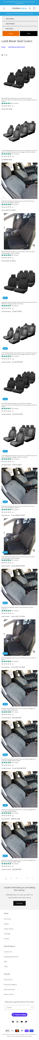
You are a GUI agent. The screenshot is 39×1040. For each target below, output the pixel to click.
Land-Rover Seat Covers (16, 47)
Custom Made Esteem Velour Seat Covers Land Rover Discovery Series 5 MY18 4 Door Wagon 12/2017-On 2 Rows (19, 456)
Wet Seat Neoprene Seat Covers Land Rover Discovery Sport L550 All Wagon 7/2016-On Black (18, 252)
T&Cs (6, 966)
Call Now (19, 903)
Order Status (8, 929)
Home (4, 47)
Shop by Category (10, 984)
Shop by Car (8, 980)
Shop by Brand (9, 989)
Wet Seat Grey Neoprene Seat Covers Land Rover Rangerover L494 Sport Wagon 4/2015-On (19, 709)
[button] (4, 8)
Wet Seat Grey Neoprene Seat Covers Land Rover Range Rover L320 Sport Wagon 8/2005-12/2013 (19, 759)
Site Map (7, 934)
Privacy (6, 939)
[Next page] (33, 878)
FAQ (5, 962)
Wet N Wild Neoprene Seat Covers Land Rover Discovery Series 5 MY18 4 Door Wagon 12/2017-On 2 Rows (19, 303)
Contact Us (8, 952)
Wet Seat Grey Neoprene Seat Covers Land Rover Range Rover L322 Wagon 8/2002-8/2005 (19, 810)
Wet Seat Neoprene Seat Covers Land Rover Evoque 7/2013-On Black (19, 658)
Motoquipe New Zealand (13, 1034)
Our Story (7, 919)
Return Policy (9, 994)
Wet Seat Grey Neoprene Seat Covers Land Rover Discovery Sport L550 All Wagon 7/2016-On (18, 201)
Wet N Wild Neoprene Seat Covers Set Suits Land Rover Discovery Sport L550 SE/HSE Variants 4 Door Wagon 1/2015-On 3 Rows (19, 100)
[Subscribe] (32, 1007)
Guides (6, 924)
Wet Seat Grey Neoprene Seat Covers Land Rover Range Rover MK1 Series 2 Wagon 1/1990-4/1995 (19, 861)
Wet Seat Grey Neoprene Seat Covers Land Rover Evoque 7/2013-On (17, 608)
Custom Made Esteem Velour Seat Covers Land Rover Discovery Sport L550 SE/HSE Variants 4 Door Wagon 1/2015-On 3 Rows (19, 151)
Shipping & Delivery (11, 957)
